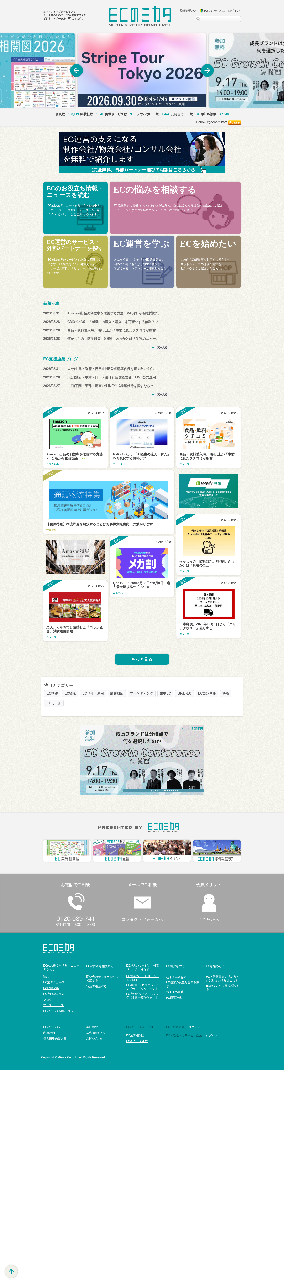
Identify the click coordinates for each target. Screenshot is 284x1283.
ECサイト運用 (93, 693)
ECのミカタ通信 (137, 1041)
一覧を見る (161, 347)
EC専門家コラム (54, 993)
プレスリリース (53, 1005)
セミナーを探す (176, 977)
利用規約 (49, 1033)
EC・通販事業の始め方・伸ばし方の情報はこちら (222, 978)
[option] (142, 70)
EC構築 (52, 693)
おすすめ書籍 (175, 992)
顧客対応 (116, 693)
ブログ (47, 999)
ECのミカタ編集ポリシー (59, 1011)
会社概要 (92, 1027)
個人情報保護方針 (55, 1038)
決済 (225, 693)
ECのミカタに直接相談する (222, 987)
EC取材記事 (51, 988)
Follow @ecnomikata (211, 122)
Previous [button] (76, 70)
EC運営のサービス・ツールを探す (142, 977)
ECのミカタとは (54, 1027)
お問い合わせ (95, 1038)
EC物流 (70, 693)
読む (46, 976)
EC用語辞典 (174, 997)
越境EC (165, 693)
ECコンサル (207, 693)
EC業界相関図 (135, 1035)
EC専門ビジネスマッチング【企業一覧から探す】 (142, 995)
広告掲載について (98, 1033)
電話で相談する (96, 986)
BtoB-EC (184, 693)
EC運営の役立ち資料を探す (182, 984)
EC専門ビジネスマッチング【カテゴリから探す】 (142, 986)
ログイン (211, 1035)
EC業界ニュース (54, 982)
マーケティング (141, 693)
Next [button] (207, 70)
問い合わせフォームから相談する (102, 978)
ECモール (54, 703)
